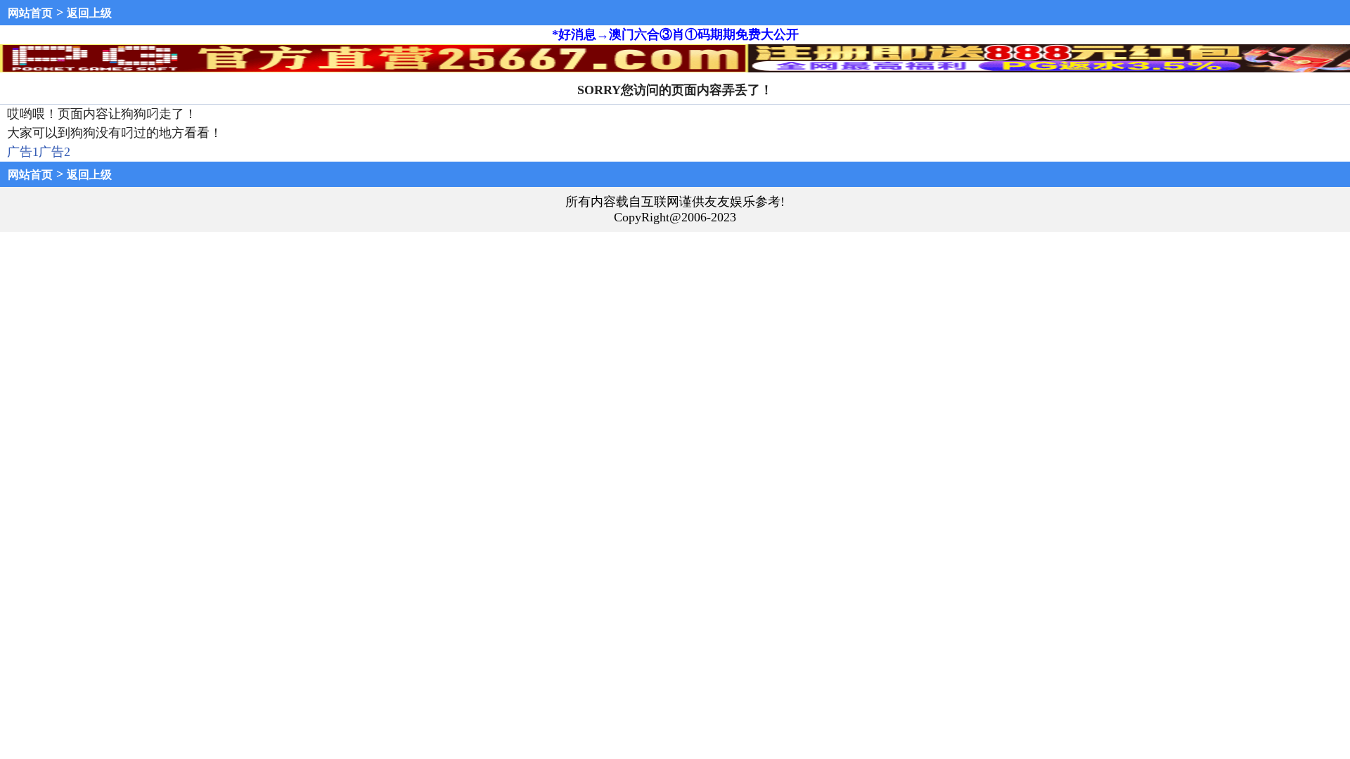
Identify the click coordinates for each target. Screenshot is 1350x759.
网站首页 (30, 13)
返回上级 (89, 13)
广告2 (54, 152)
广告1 (23, 152)
